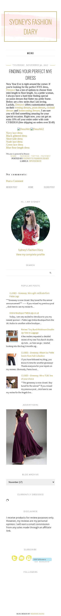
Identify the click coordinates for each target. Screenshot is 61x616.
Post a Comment (14, 181)
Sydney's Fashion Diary (30, 26)
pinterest (46, 156)
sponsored (35, 161)
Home (30, 187)
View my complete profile (30, 254)
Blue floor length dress (17, 147)
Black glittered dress (16, 135)
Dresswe (10, 90)
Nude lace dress (14, 141)
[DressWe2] (37, 129)
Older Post (49, 187)
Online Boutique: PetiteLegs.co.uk (24, 313)
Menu (30, 53)
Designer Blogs (37, 614)
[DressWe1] (24, 129)
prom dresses (38, 107)
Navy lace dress (14, 132)
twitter (35, 156)
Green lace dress (14, 144)
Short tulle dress (14, 138)
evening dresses (23, 107)
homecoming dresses (29, 110)
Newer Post (11, 187)
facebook (24, 156)
